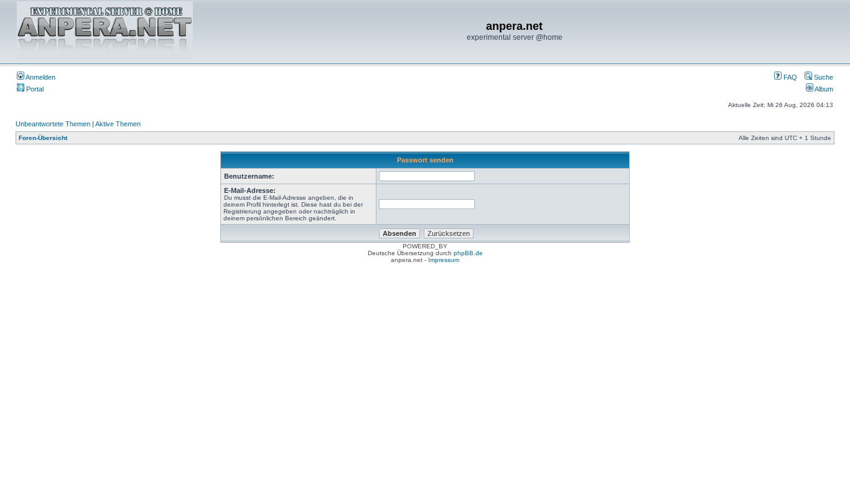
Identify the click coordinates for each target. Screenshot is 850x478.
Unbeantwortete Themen (53, 124)
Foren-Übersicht (43, 137)
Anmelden (39, 77)
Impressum (443, 259)
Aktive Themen (118, 124)
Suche (822, 77)
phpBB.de (468, 253)
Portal (34, 89)
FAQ (789, 77)
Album (823, 89)
